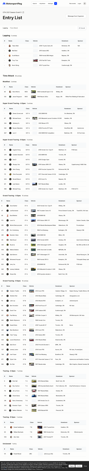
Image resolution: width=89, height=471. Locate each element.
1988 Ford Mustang (42, 230)
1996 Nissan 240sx (42, 96)
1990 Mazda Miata (43, 395)
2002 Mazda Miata (40, 296)
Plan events (72, 3)
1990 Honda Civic (49, 432)
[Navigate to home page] (12, 3)
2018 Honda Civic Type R (45, 150)
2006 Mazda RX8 (43, 410)
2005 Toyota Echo (49, 427)
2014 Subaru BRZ (40, 335)
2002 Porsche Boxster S (42, 344)
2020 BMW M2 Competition (46, 133)
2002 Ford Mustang (40, 354)
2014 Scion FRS (39, 349)
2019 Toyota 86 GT (40, 325)
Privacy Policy (61, 467)
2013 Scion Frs (42, 179)
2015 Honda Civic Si (43, 400)
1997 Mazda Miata (43, 184)
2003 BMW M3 (42, 154)
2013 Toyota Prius (44, 65)
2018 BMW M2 (41, 215)
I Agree (72, 466)
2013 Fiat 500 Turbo (45, 60)
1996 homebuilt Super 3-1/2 (45, 91)
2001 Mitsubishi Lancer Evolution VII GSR (50, 118)
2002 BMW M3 (43, 113)
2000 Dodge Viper (43, 159)
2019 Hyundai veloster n (44, 274)
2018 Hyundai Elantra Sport (45, 386)
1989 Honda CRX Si (42, 259)
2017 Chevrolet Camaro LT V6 (44, 359)
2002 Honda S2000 (42, 240)
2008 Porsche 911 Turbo (46, 128)
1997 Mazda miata (40, 364)
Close (85, 466)
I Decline (78, 466)
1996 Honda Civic (40, 320)
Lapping (5, 28)
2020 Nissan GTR (43, 123)
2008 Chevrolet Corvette (44, 249)
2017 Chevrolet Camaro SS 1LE (47, 174)
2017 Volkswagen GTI (43, 254)
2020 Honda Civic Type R (44, 205)
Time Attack (14, 28)
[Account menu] (84, 3)
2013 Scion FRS (39, 291)
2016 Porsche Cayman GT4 (46, 169)
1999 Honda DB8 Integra (46, 55)
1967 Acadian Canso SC (44, 210)
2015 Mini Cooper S (40, 315)
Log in (79, 3)
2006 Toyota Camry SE (45, 45)
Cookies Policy (50, 467)
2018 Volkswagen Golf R (44, 245)
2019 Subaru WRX (43, 405)
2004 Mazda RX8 (40, 300)
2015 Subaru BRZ (44, 50)
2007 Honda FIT (48, 437)
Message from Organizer (76, 16)
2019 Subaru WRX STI (44, 164)
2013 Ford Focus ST (41, 305)
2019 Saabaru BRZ (40, 310)
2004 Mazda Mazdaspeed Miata (46, 225)
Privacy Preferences (37, 469)
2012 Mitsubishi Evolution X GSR (46, 269)
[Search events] (55, 3)
